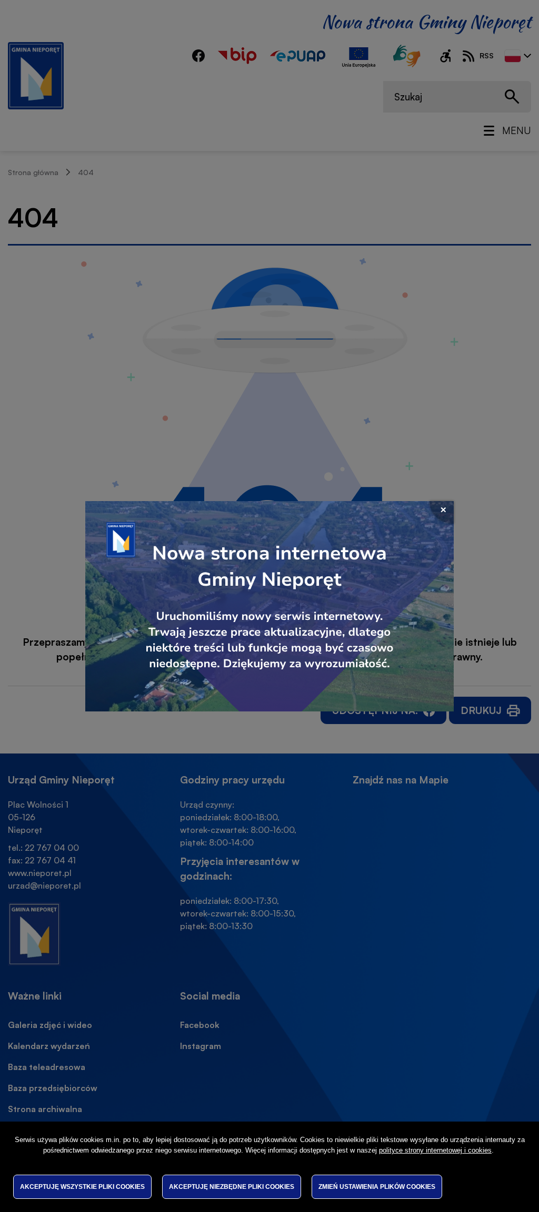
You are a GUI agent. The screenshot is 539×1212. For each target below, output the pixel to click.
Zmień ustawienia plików (376, 1186)
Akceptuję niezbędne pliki (231, 1186)
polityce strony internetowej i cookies (435, 1150)
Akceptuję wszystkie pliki (82, 1186)
